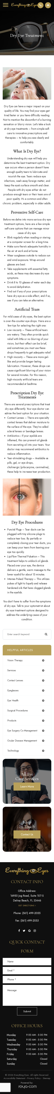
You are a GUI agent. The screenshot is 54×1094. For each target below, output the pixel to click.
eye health (12, 700)
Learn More (27, 786)
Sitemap (46, 1078)
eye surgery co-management (22, 730)
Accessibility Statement (14, 1078)
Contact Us (27, 834)
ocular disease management (22, 740)
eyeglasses (13, 690)
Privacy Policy (34, 1078)
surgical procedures (17, 710)
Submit (27, 1011)
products (11, 720)
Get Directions (26, 905)
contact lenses (15, 680)
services (11, 670)
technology (13, 750)
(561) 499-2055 (31, 913)
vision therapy (14, 660)
